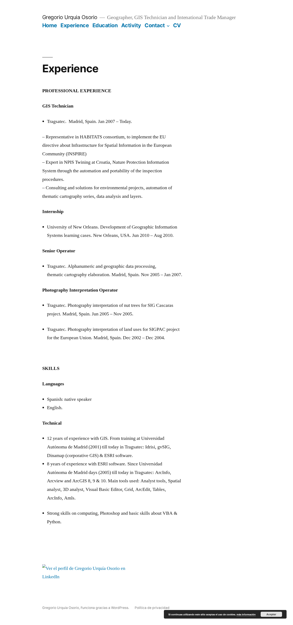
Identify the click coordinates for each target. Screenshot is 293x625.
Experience (74, 25)
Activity (131, 25)
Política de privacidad (152, 608)
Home (49, 25)
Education (105, 25)
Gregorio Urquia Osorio (69, 17)
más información (246, 614)
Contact (155, 25)
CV (177, 25)
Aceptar (271, 614)
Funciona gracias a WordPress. (105, 608)
